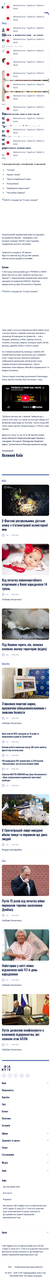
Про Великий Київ (11, 1186)
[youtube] (28, 1076)
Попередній (7, 450)
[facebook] (10, 1076)
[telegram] (4, 1076)
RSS (10, 1267)
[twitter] (16, 1076)
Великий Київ (12, 455)
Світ (4, 861)
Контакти (7, 1193)
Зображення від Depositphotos (28, 1267)
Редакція (7, 1199)
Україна (6, 663)
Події (4, 23)
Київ (4, 481)
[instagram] (22, 1076)
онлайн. (29, 258)
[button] (27, 1083)
